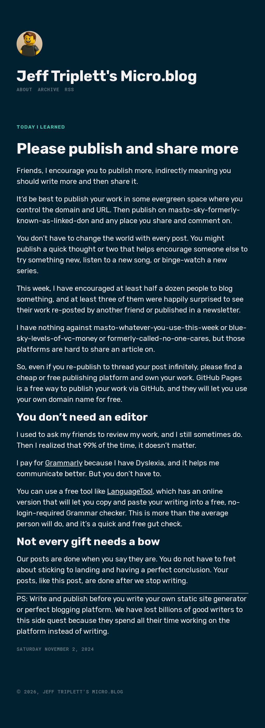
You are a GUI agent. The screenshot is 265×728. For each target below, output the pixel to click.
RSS (69, 89)
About (24, 89)
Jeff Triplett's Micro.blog (107, 76)
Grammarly (63, 463)
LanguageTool (130, 491)
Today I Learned (41, 127)
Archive (48, 89)
